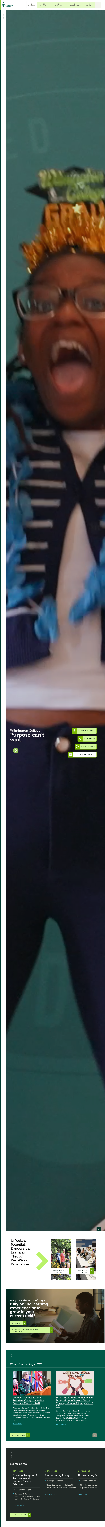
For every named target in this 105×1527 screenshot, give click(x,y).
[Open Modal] (27, 750)
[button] (98, 5)
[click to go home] (5, 5)
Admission (58, 6)
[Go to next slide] (94, 1435)
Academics (44, 6)
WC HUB (89, 6)
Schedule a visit (86, 731)
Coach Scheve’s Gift (85, 754)
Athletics (31, 6)
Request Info (88, 746)
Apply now (89, 738)
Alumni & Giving (74, 6)
